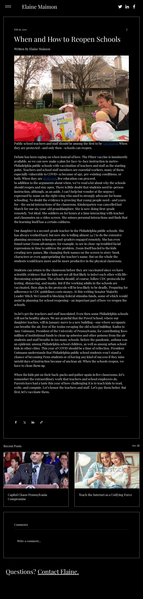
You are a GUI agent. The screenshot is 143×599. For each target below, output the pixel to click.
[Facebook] (134, 6)
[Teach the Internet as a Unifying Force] (107, 470)
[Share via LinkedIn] (33, 422)
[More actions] (127, 29)
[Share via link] (41, 422)
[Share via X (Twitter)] (24, 422)
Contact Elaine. (58, 571)
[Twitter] (120, 6)
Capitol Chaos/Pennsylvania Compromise (27, 497)
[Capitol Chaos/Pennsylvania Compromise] (36, 470)
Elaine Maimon (39, 6)
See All (136, 445)
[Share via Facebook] (15, 422)
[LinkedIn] (127, 6)
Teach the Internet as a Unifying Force (105, 495)
